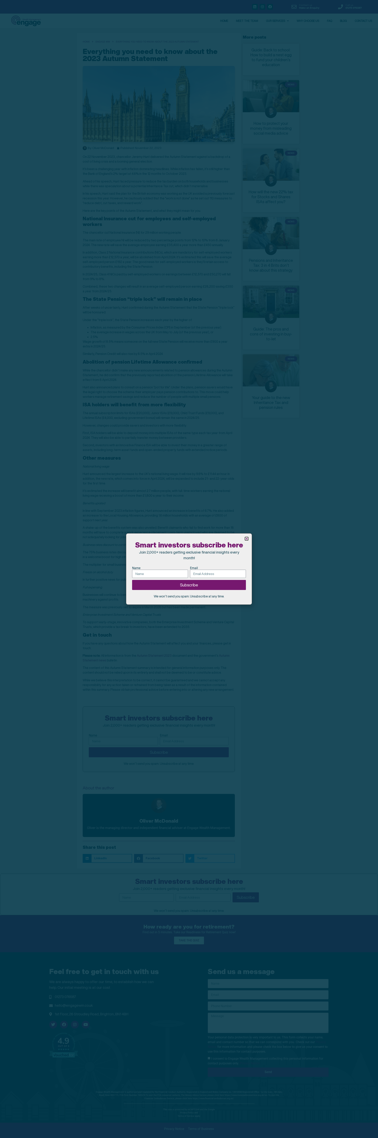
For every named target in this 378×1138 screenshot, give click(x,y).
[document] (189, 569)
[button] (246, 538)
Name (136, 568)
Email (194, 568)
